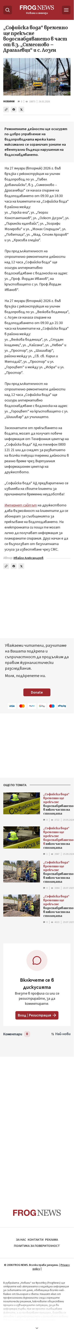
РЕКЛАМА (51, 1239)
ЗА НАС (21, 1239)
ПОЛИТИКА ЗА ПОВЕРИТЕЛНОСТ (37, 1246)
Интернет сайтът (21, 505)
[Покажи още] (37, 1328)
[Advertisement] (37, 1123)
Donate (37, 692)
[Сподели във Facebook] (14, 109)
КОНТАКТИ (35, 1239)
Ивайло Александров (28, 558)
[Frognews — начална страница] (37, 1213)
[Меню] (66, 10)
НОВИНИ (9, 101)
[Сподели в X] (21, 109)
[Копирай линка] (6, 109)
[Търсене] (7, 10)
